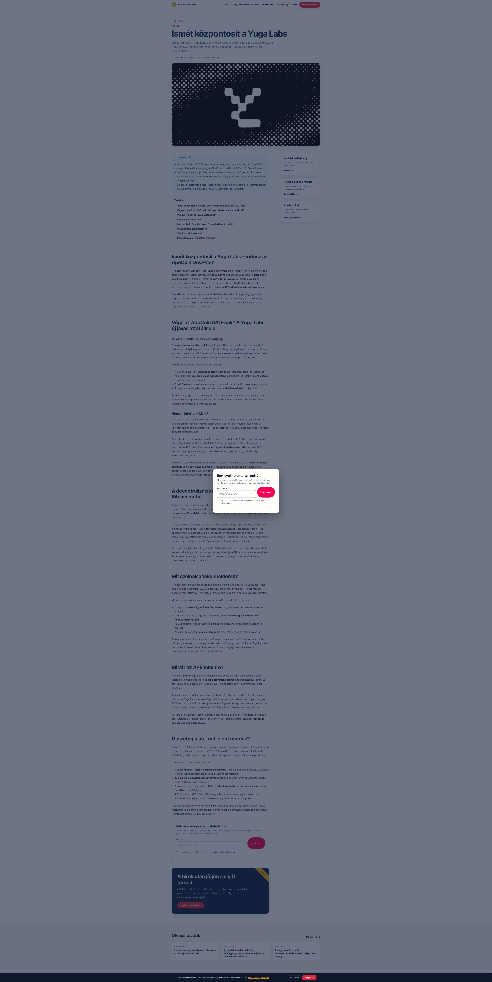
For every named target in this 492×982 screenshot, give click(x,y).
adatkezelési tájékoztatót (258, 977)
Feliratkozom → (266, 492)
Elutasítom (294, 978)
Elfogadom (309, 978)
